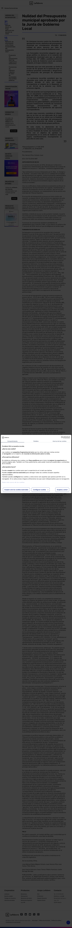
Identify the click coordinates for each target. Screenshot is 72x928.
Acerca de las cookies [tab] (59, 441)
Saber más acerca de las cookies (13, 482)
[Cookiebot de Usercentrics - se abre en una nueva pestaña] (62, 437)
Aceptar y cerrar (62, 490)
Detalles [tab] (36, 441)
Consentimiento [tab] (12, 441)
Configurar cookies (39, 490)
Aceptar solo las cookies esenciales (16, 490)
